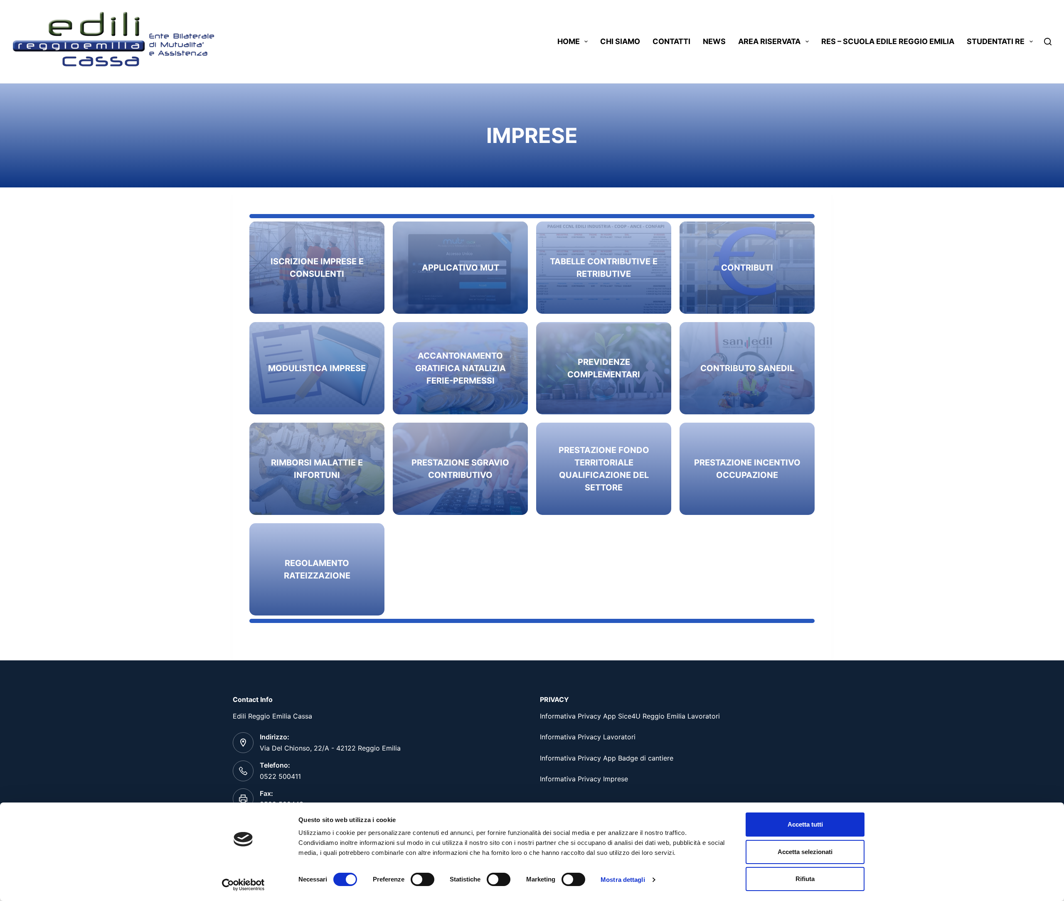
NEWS (714, 41)
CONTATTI (671, 41)
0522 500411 (280, 776)
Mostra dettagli (623, 879)
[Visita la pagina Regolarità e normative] (460, 268)
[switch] (422, 879)
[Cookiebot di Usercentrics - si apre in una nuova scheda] (243, 885)
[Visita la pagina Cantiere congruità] (460, 368)
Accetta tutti (805, 824)
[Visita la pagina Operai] (316, 268)
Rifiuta (805, 878)
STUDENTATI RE (996, 41)
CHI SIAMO (620, 41)
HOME (568, 41)
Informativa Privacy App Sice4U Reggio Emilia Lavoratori (630, 716)
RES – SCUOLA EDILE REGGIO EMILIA (887, 41)
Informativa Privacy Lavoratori (587, 737)
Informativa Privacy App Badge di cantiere (606, 758)
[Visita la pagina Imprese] (747, 268)
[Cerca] (1048, 41)
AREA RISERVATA (769, 41)
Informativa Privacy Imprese (584, 779)
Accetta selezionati (805, 851)
